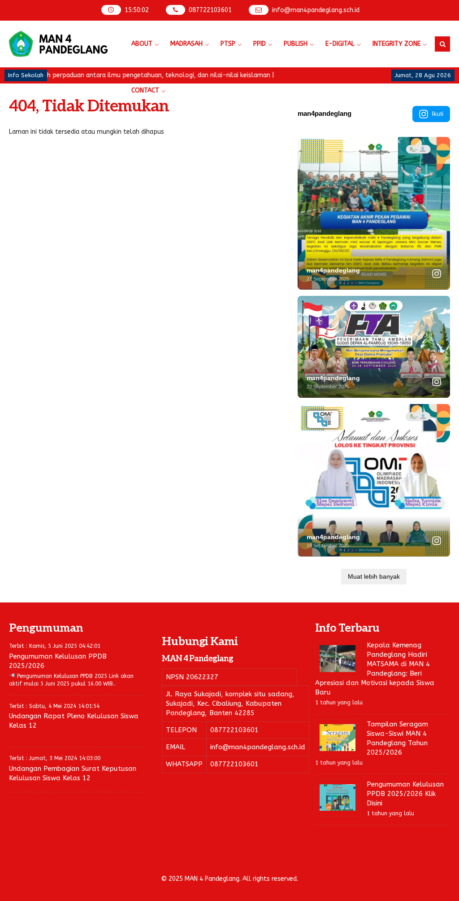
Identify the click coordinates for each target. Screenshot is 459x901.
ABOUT (141, 44)
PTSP (228, 44)
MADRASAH (186, 44)
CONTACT (145, 90)
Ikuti (437, 113)
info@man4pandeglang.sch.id (315, 10)
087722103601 (210, 10)
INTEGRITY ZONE (396, 44)
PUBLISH (295, 44)
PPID (259, 44)
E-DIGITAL (340, 44)
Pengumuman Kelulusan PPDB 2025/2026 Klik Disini (405, 793)
